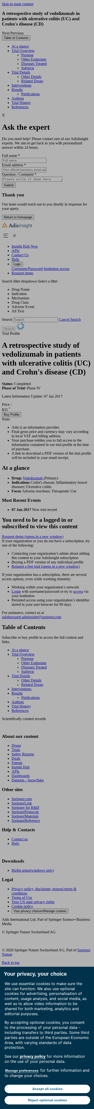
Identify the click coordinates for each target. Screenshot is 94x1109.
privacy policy (33, 1056)
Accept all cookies (47, 1089)
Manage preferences (22, 1070)
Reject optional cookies (47, 1100)
